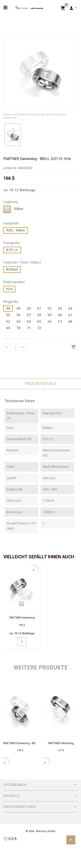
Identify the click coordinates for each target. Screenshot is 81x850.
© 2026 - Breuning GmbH (40, 831)
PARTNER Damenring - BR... (20, 743)
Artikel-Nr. (10, 168)
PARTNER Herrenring (22, 617)
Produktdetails (40, 384)
